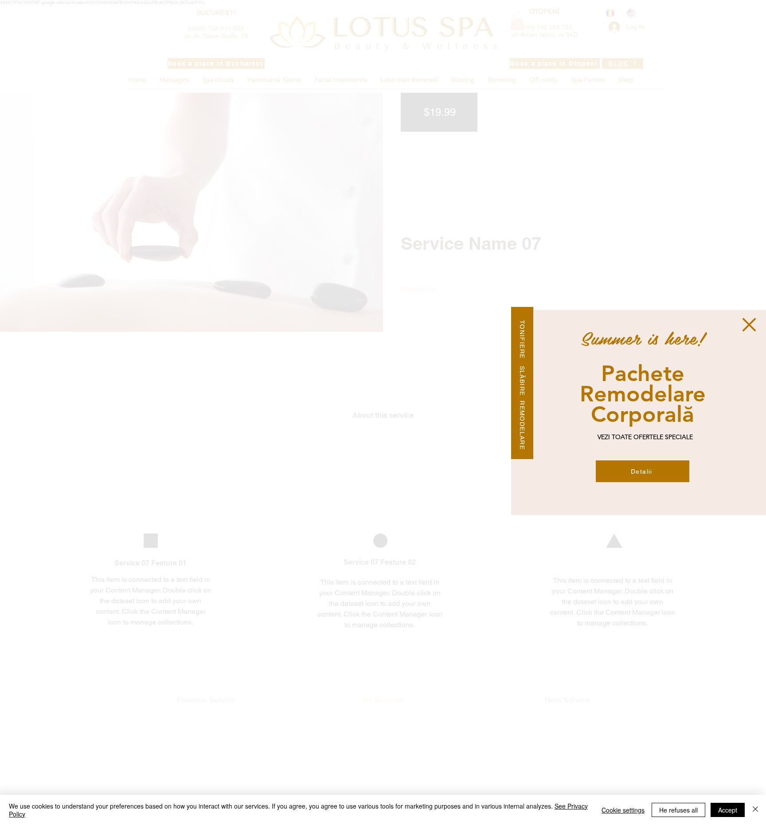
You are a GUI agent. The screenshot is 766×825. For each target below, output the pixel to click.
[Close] (755, 810)
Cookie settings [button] (623, 809)
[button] (749, 324)
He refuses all (678, 809)
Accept (727, 809)
